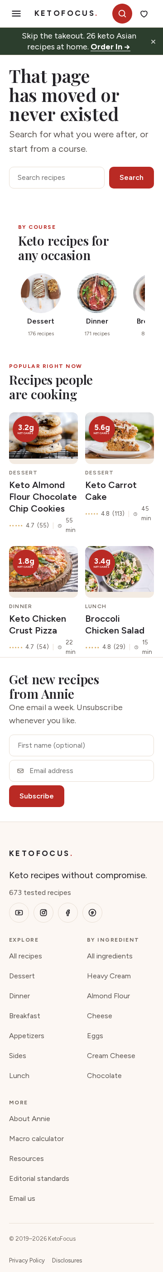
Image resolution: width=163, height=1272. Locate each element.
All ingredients (110, 956)
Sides (17, 1055)
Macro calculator (36, 1138)
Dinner (19, 995)
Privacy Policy (27, 1260)
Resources (26, 1158)
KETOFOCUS (66, 13)
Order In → (110, 47)
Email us (22, 1198)
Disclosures (67, 1260)
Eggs (95, 1035)
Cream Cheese (111, 1055)
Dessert (22, 976)
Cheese (99, 1015)
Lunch (19, 1075)
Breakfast (24, 1015)
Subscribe (36, 796)
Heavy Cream (109, 976)
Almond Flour (108, 995)
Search (132, 177)
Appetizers (26, 1035)
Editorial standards (39, 1178)
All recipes (25, 956)
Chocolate (104, 1075)
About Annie (29, 1118)
